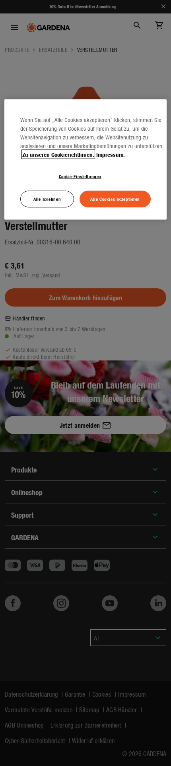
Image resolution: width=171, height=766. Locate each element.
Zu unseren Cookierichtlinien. (58, 154)
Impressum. (110, 154)
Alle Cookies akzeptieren (115, 199)
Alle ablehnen (47, 199)
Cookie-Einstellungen (80, 176)
